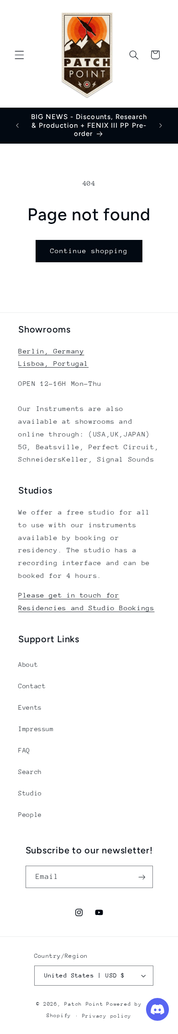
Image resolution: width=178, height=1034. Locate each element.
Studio (30, 793)
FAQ (24, 750)
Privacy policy (106, 1016)
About (28, 664)
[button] (19, 54)
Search (30, 771)
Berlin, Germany (51, 351)
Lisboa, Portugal (53, 363)
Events (30, 707)
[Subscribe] (141, 877)
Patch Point (83, 1004)
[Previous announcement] (17, 125)
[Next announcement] (161, 125)
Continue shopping (89, 251)
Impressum (36, 729)
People (30, 814)
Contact (32, 686)
